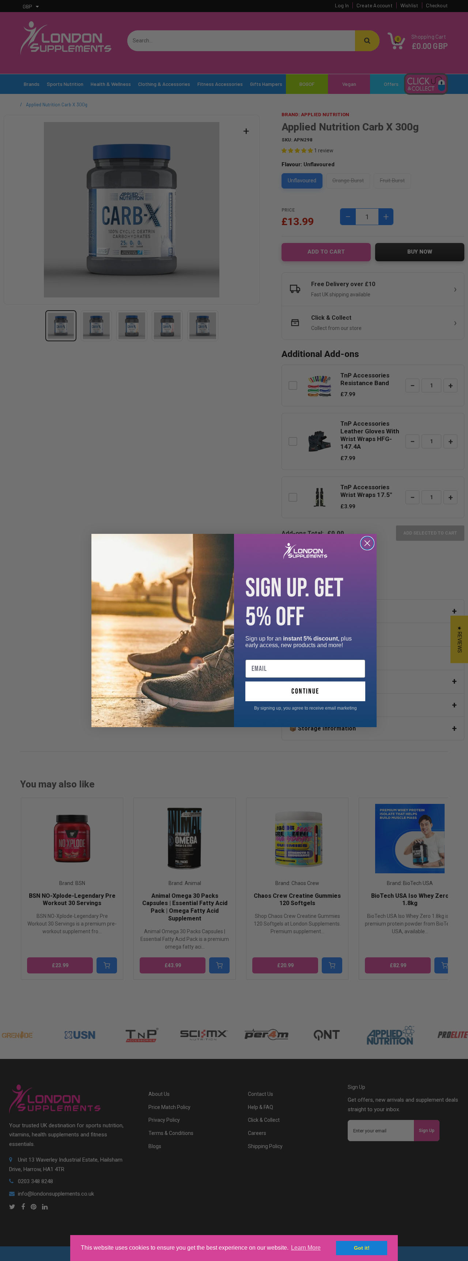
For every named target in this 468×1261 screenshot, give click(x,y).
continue (305, 691)
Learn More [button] (306, 1248)
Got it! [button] (362, 1248)
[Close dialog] (367, 543)
